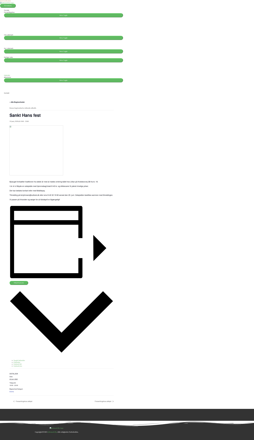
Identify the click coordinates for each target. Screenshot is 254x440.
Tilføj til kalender (19, 283)
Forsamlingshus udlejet (23, 401)
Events (12, 392)
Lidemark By (52, 432)
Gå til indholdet (5, 1)
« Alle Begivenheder (17, 102)
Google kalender (19, 360)
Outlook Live (17, 366)
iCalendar (16, 362)
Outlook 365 (17, 364)
